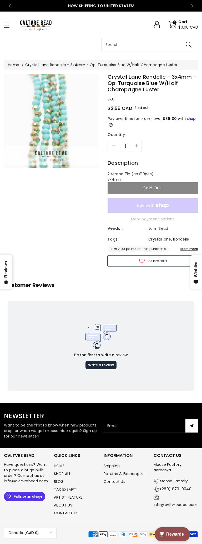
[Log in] (159, 24)
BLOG (59, 481)
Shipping (112, 465)
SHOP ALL (62, 473)
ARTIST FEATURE (68, 497)
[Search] (188, 44)
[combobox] (150, 44)
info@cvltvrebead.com (176, 504)
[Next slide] (192, 6)
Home (13, 64)
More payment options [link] (153, 219)
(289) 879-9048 (175, 489)
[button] (9, 25)
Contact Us (114, 481)
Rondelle (181, 239)
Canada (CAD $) (23, 532)
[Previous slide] (10, 6)
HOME (59, 465)
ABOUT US (63, 505)
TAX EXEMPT (65, 489)
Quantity (116, 134)
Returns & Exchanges (124, 473)
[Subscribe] (191, 426)
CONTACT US (66, 513)
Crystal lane (159, 239)
